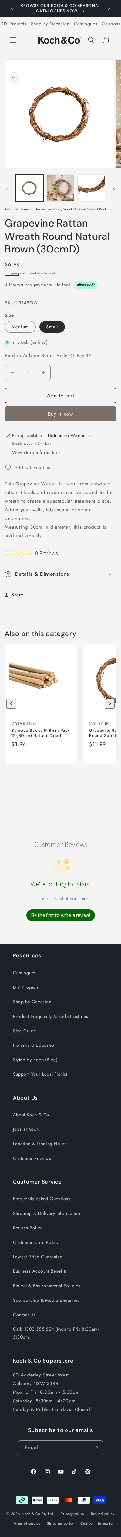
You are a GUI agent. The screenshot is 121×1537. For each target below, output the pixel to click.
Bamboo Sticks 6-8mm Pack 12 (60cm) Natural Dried (40, 733)
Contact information (97, 1523)
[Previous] (11, 704)
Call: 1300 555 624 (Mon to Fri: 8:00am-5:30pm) (56, 1333)
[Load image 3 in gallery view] (91, 188)
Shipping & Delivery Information (46, 1213)
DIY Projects (13, 24)
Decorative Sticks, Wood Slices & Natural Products (73, 209)
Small (52, 327)
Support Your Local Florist (40, 1074)
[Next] (110, 704)
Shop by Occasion (32, 1001)
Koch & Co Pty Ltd (37, 1513)
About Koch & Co (31, 1114)
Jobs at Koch (26, 1129)
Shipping (12, 273)
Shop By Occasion (50, 24)
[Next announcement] (109, 8)
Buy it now (60, 413)
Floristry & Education (35, 1045)
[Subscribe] (95, 1447)
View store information (36, 452)
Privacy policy (73, 1513)
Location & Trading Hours (39, 1143)
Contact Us (24, 1314)
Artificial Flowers (18, 209)
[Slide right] (114, 190)
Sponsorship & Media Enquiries (46, 1300)
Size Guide (24, 1031)
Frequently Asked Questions (42, 1198)
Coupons (111, 24)
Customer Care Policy (36, 1242)
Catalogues (85, 24)
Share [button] (17, 594)
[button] (13, 40)
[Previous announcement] (12, 8)
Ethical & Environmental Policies (46, 1286)
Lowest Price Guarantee (37, 1256)
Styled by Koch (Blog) (35, 1059)
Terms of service (27, 1523)
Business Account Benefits (40, 1271)
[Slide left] (7, 190)
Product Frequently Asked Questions (50, 1016)
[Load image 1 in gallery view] (29, 188)
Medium (20, 327)
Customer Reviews (32, 1158)
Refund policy (103, 1513)
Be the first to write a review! (60, 915)
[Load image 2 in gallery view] (60, 188)
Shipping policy (60, 1523)
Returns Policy (27, 1228)
